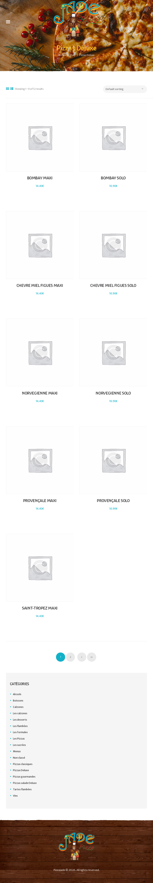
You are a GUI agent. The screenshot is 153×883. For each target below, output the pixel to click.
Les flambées (20, 726)
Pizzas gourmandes (24, 776)
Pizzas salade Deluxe (25, 782)
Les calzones (20, 713)
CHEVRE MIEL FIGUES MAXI (40, 285)
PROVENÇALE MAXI (39, 500)
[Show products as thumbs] (7, 89)
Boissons (18, 700)
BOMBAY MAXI (40, 178)
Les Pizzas (19, 738)
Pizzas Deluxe (21, 770)
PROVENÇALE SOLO (113, 500)
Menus (17, 751)
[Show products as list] (11, 89)
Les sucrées (19, 744)
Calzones (18, 706)
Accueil (62, 55)
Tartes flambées (22, 789)
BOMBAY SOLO (113, 178)
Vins (15, 795)
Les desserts (20, 719)
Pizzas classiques (22, 764)
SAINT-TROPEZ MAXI (40, 608)
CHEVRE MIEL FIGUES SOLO (113, 285)
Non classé (19, 757)
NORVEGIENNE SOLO (113, 393)
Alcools (17, 694)
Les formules (20, 732)
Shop (73, 55)
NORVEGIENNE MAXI (40, 393)
